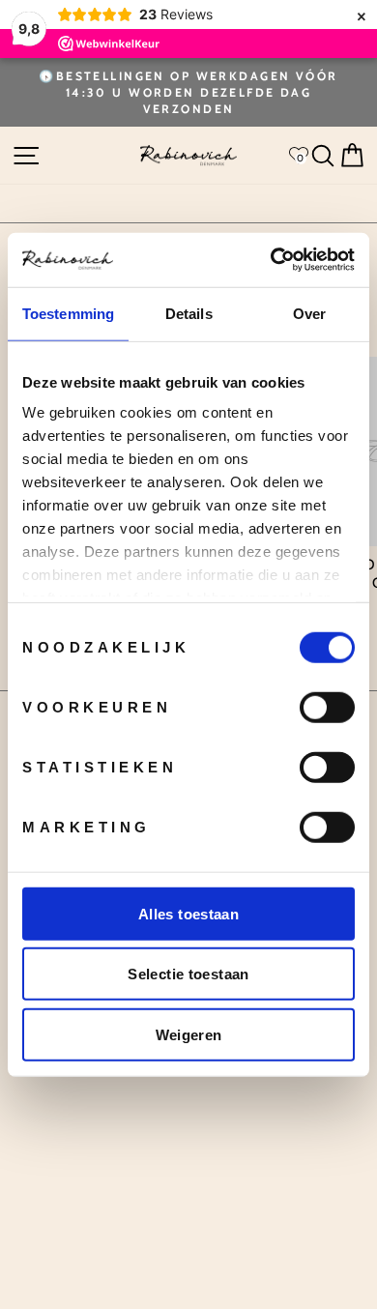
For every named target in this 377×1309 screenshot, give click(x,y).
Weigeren (189, 1034)
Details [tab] (189, 313)
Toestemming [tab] (68, 313)
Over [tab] (309, 313)
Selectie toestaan (188, 974)
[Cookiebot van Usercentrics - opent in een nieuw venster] (271, 260)
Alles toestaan (188, 913)
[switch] (327, 706)
